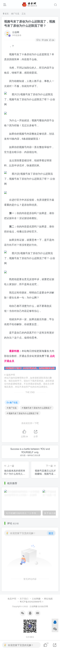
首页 (6, 13)
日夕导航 (9, 346)
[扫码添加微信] (55, 628)
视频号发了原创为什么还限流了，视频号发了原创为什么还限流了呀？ (29, 23)
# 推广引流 (11, 407)
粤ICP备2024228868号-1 (31, 601)
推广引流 (15, 13)
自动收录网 (43, 606)
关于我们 (24, 598)
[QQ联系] (55, 622)
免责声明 (12, 598)
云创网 (15, 32)
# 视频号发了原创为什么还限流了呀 (22, 413)
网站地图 (48, 598)
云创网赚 (36, 598)
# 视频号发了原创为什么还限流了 (37, 407)
